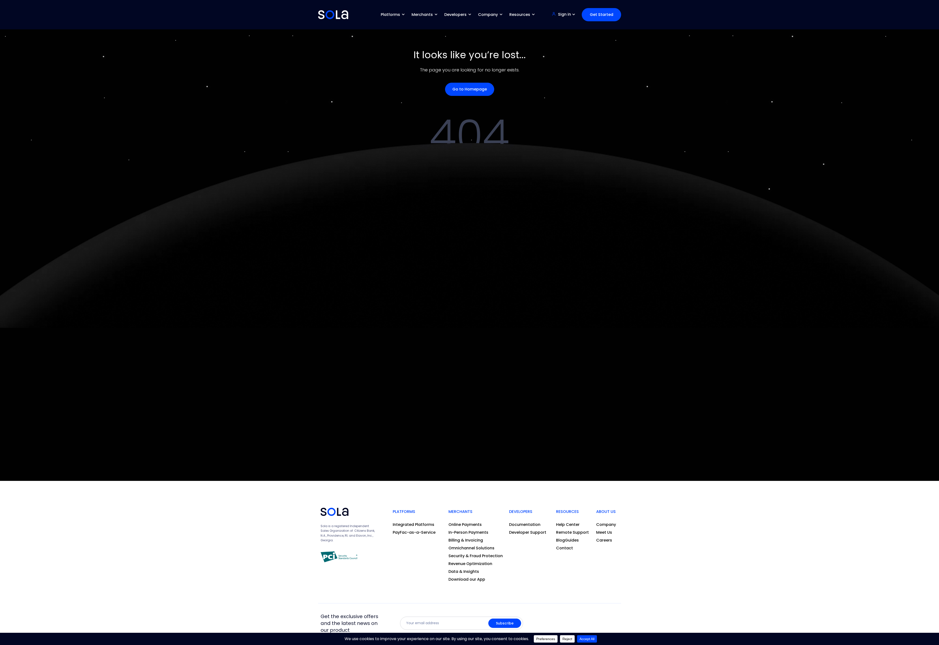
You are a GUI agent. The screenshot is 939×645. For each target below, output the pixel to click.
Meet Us (604, 532)
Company (606, 524)
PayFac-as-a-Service (414, 532)
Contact (564, 548)
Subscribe (505, 623)
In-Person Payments (468, 532)
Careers (604, 540)
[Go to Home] (333, 14)
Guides (572, 540)
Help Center (568, 524)
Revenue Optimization (470, 563)
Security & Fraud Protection (475, 556)
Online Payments (465, 524)
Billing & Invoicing (465, 540)
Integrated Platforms (413, 524)
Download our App (466, 579)
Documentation (524, 524)
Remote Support (572, 532)
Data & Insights (463, 571)
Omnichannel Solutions (471, 548)
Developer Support (527, 532)
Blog (560, 540)
